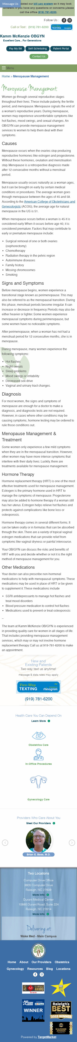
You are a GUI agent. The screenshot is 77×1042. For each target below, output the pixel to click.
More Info (39, 894)
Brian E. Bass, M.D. (38, 854)
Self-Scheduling (37, 48)
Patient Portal (61, 48)
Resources (35, 969)
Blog (49, 969)
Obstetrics (62, 962)
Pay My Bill (15, 48)
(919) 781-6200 (47, 12)
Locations (63, 969)
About (23, 962)
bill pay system (43, 3)
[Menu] (4, 67)
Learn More (38, 720)
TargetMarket (47, 1037)
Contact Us (38, 56)
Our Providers (41, 962)
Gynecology (15, 969)
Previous (5, 843)
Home (12, 962)
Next (72, 843)
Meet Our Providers (38, 823)
